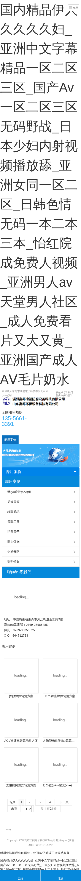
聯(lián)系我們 (63, 395)
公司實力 (27, 439)
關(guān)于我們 (64, 392)
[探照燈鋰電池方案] (21, 675)
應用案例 (10, 439)
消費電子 (13, 531)
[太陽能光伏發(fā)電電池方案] (60, 720)
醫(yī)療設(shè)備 (19, 492)
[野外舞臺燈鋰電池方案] (60, 675)
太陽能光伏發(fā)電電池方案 (60, 740)
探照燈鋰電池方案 (21, 696)
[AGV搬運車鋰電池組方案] (21, 720)
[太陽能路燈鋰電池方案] (21, 764)
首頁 (7, 431)
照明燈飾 (13, 561)
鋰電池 (45, 431)
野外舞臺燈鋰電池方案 (60, 696)
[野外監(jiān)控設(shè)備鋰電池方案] (60, 764)
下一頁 (63, 802)
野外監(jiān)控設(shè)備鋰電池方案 (60, 785)
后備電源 (13, 502)
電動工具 (13, 521)
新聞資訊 (61, 431)
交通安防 (13, 551)
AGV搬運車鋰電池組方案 (21, 740)
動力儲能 (13, 541)
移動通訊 (13, 512)
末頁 (14, 808)
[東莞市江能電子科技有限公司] (34, 401)
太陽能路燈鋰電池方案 (21, 785)
